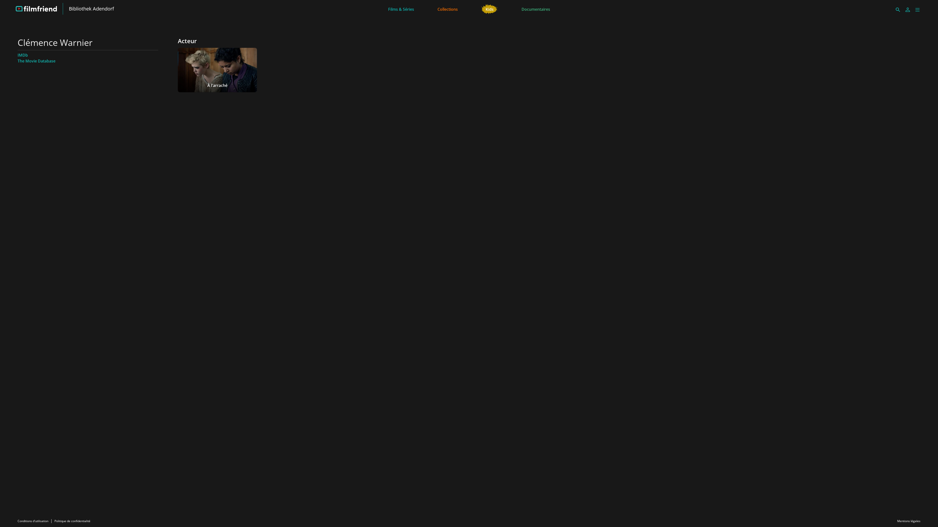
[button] (917, 10)
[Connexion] (908, 10)
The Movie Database (36, 61)
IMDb (23, 55)
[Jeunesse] (489, 9)
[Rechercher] (898, 10)
